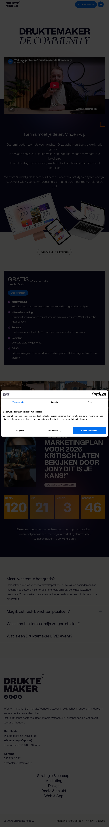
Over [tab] (90, 402)
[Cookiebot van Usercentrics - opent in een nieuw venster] (94, 394)
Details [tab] (54, 402)
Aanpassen (53, 430)
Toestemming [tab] (18, 402)
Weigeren (20, 430)
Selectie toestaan (89, 430)
